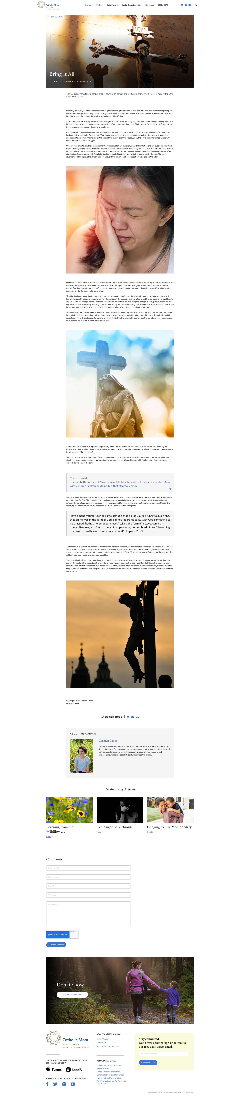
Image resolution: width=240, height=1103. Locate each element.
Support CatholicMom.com (108, 1046)
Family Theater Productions (108, 1071)
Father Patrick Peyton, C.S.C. (109, 1078)
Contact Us (101, 1042)
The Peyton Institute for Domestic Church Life (111, 1082)
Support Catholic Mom (72, 994)
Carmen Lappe (85, 81)
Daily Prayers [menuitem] (112, 5)
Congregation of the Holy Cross (110, 1075)
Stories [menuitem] (88, 5)
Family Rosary (103, 1068)
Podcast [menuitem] (99, 5)
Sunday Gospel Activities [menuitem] (132, 5)
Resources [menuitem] (150, 5)
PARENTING (57, 17)
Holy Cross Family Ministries (109, 1065)
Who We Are (102, 1039)
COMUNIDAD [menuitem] (163, 5)
